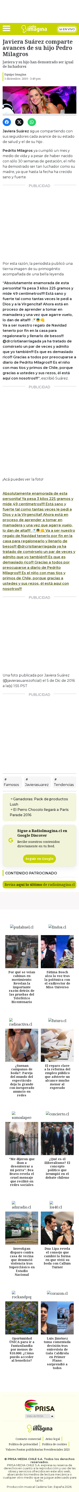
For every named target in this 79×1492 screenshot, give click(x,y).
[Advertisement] (39, 221)
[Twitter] (20, 122)
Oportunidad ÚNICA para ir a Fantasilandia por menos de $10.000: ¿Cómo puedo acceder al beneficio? (21, 1349)
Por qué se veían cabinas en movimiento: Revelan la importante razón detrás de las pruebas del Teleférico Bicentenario (21, 987)
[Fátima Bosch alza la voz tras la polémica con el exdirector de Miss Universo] (57, 951)
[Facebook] (8, 122)
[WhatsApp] (33, 122)
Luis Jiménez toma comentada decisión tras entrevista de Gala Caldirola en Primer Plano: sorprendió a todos (57, 1353)
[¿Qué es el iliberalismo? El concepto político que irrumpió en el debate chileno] (57, 1138)
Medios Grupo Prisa (39, 1416)
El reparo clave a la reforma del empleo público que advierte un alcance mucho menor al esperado (57, 1077)
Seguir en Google (39, 859)
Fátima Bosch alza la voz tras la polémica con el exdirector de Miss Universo (57, 979)
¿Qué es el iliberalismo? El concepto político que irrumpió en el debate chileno (57, 1168)
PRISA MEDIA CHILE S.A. (25, 1459)
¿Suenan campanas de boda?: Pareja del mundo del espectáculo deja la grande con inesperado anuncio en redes (21, 1080)
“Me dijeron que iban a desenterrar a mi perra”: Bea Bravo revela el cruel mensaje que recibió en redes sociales (22, 1172)
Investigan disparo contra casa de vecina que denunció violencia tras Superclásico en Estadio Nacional (22, 1261)
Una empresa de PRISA (39, 1405)
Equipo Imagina (15, 74)
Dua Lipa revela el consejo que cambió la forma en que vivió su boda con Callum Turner (57, 1257)
